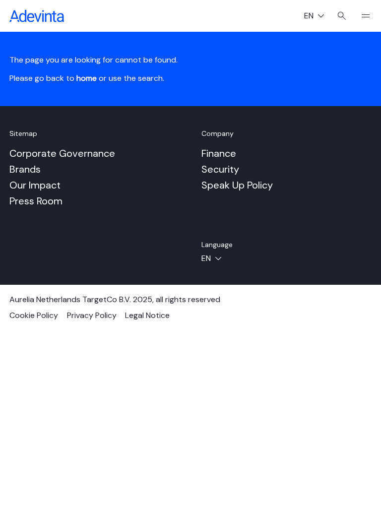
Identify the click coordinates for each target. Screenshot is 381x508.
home (86, 78)
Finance (218, 153)
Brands (25, 169)
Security (220, 169)
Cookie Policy (33, 315)
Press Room (36, 200)
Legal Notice (147, 315)
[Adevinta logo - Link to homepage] (36, 15)
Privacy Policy (92, 315)
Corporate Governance (62, 153)
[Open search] (342, 16)
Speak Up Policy (237, 185)
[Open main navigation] (362, 16)
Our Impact (35, 185)
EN (318, 16)
